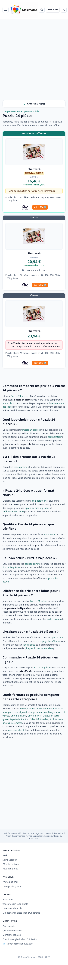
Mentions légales (12, 934)
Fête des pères (10, 868)
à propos (44, 507)
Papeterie (15, 719)
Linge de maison (38, 712)
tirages (29, 648)
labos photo (9, 403)
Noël (5, 855)
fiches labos (29, 644)
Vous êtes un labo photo (15, 903)
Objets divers (35, 715)
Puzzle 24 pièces (19, 396)
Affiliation (8, 899)
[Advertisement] (34, 62)
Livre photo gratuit (12, 886)
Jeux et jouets (21, 712)
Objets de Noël (18, 715)
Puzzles (44, 719)
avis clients (49, 534)
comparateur (55, 436)
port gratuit (58, 637)
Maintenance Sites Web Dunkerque (21, 912)
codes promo (20, 466)
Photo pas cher (10, 881)
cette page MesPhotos (48, 641)
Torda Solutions (29, 957)
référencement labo (13, 511)
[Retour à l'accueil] (24, 10)
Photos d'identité (30, 719)
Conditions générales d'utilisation (20, 939)
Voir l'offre (40, 207)
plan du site (32, 507)
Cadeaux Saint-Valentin (39, 708)
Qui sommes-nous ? (13, 930)
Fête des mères (11, 864)
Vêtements (16, 722)
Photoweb (34, 169)
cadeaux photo (32, 563)
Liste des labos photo (14, 908)
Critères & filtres (36, 103)
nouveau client (16, 729)
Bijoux (23, 708)
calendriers (47, 648)
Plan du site (9, 925)
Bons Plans (53, 9)
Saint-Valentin (10, 859)
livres (37, 648)
